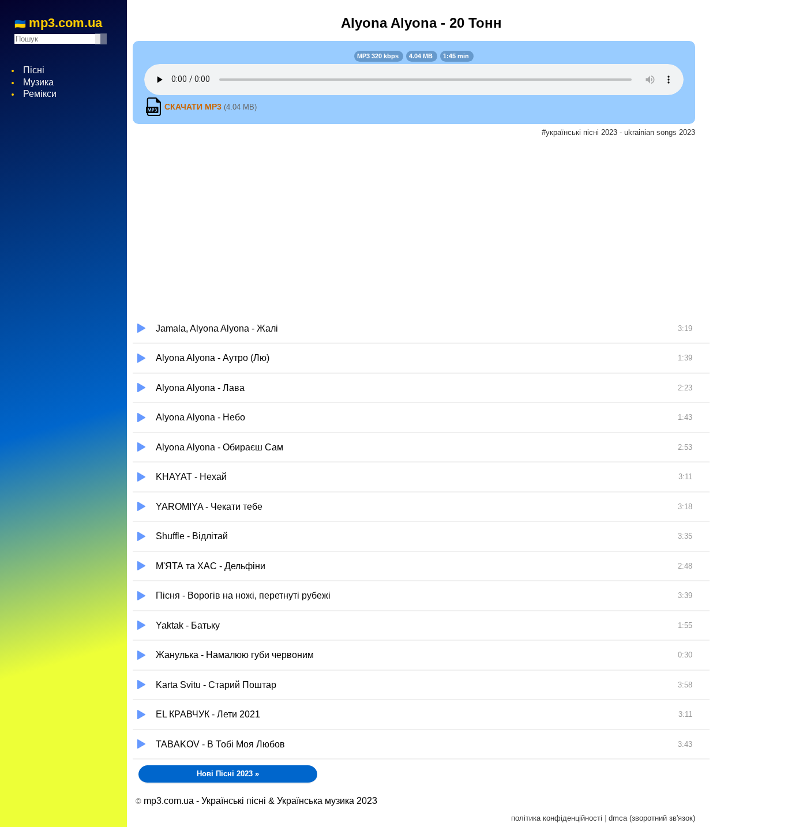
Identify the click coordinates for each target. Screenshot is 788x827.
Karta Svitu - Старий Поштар (424, 685)
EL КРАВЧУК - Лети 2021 (424, 714)
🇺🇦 (58, 23)
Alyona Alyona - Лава (424, 388)
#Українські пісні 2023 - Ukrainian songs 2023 (618, 132)
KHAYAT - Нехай (424, 477)
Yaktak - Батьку (424, 625)
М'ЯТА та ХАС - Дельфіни (424, 566)
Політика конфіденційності (556, 818)
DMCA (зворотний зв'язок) (652, 818)
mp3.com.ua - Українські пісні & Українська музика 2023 (260, 801)
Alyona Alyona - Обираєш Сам (424, 447)
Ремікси (40, 94)
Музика (38, 82)
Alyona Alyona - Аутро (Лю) (424, 358)
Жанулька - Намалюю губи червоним (424, 655)
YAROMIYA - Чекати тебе (424, 507)
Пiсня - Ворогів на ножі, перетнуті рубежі (424, 595)
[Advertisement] (421, 227)
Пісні (33, 70)
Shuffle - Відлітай (424, 536)
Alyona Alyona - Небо (424, 417)
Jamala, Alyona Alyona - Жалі (424, 328)
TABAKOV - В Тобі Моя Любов (424, 744)
